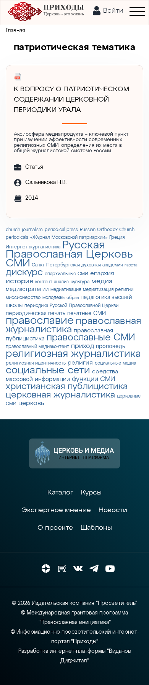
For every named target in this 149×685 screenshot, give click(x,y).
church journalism (24, 229)
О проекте (55, 527)
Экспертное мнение (56, 510)
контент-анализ (52, 281)
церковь (31, 403)
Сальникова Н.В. (46, 182)
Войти (113, 10)
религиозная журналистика (73, 354)
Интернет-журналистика (33, 247)
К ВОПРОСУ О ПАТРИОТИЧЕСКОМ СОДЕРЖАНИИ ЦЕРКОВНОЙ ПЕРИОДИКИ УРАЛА (71, 99)
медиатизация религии (108, 289)
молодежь (53, 297)
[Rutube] (61, 568)
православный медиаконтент (37, 346)
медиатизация (65, 289)
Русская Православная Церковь (69, 250)
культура (80, 281)
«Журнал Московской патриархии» (68, 237)
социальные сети (48, 370)
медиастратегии (27, 289)
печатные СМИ (86, 313)
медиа (101, 281)
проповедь (110, 346)
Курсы (91, 492)
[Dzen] (45, 568)
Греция (117, 237)
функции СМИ (93, 379)
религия (80, 363)
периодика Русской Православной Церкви (71, 305)
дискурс (24, 272)
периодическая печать (35, 313)
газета (131, 265)
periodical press (61, 229)
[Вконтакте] (78, 568)
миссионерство (23, 297)
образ (72, 298)
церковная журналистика (60, 395)
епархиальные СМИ (66, 273)
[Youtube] (110, 568)
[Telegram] (94, 568)
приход (82, 346)
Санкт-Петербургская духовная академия (77, 265)
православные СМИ (91, 337)
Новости (113, 510)
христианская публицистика (67, 386)
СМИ (18, 263)
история (19, 281)
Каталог (60, 492)
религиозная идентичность (36, 363)
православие (40, 320)
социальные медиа (115, 363)
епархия (102, 273)
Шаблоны (96, 527)
